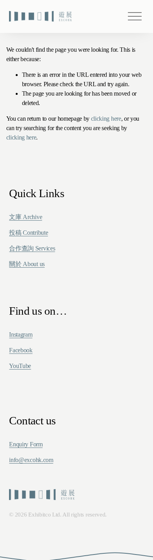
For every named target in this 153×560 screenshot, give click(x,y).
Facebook (20, 350)
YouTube (20, 365)
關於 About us (26, 264)
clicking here (106, 118)
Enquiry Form (25, 444)
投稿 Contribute (28, 232)
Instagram (20, 334)
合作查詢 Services (32, 248)
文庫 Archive (25, 217)
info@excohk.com (31, 460)
